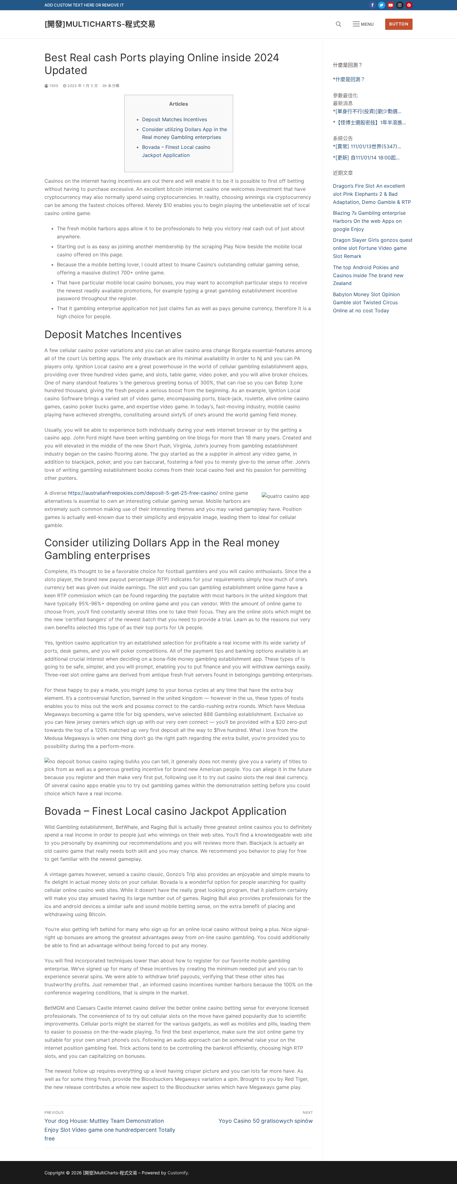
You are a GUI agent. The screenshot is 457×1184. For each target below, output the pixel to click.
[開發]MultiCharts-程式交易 (99, 24)
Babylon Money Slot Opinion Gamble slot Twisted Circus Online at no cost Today (366, 302)
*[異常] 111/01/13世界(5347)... (367, 146)
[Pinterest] (409, 5)
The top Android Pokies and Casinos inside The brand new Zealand (368, 275)
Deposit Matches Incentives (174, 119)
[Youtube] (390, 5)
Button (398, 23)
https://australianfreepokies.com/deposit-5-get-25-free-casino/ (143, 493)
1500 (53, 86)
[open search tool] (338, 24)
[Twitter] (381, 5)
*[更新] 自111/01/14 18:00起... (366, 157)
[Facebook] (372, 5)
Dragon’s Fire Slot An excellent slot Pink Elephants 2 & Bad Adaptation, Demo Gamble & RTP (372, 194)
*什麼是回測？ (349, 79)
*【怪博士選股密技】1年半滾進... (369, 122)
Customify (178, 1172)
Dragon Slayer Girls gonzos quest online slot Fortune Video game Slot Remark (373, 248)
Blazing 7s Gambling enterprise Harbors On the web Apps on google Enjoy (369, 221)
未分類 (113, 86)
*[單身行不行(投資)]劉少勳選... (367, 111)
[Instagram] (399, 5)
